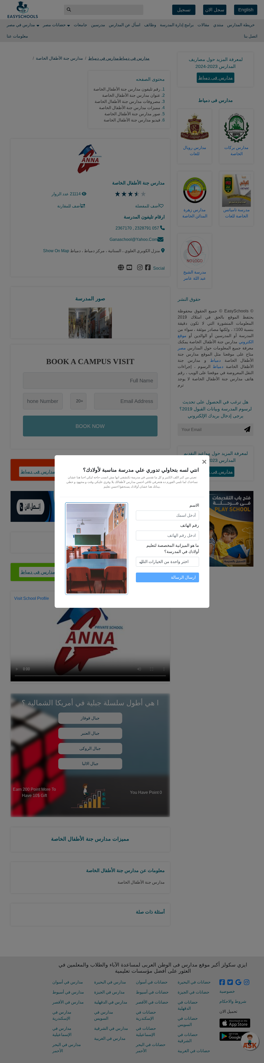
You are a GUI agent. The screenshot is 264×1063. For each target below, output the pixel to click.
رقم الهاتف (189, 525)
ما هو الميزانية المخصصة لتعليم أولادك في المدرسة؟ (172, 548)
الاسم (194, 505)
